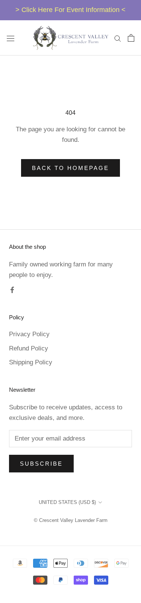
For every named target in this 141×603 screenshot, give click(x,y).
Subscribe (41, 463)
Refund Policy (28, 348)
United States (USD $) (67, 502)
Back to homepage (70, 168)
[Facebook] (12, 289)
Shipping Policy (30, 362)
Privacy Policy (29, 334)
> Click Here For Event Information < (70, 10)
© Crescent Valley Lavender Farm (71, 520)
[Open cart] (131, 38)
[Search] (117, 38)
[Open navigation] (10, 38)
